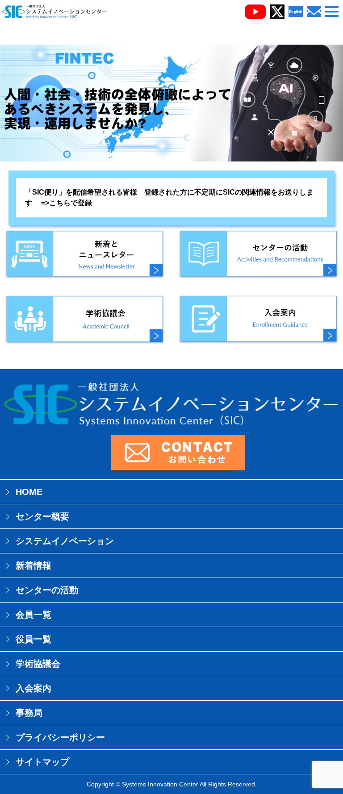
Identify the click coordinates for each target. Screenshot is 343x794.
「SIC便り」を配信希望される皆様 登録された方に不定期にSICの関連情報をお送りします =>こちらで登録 (169, 197)
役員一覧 (33, 639)
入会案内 (33, 688)
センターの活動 (47, 590)
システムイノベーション (65, 541)
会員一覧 (33, 614)
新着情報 (33, 565)
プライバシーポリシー (60, 737)
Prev (11, 397)
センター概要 (42, 516)
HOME (29, 492)
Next (331, 397)
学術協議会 (38, 664)
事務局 (29, 713)
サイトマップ (42, 762)
